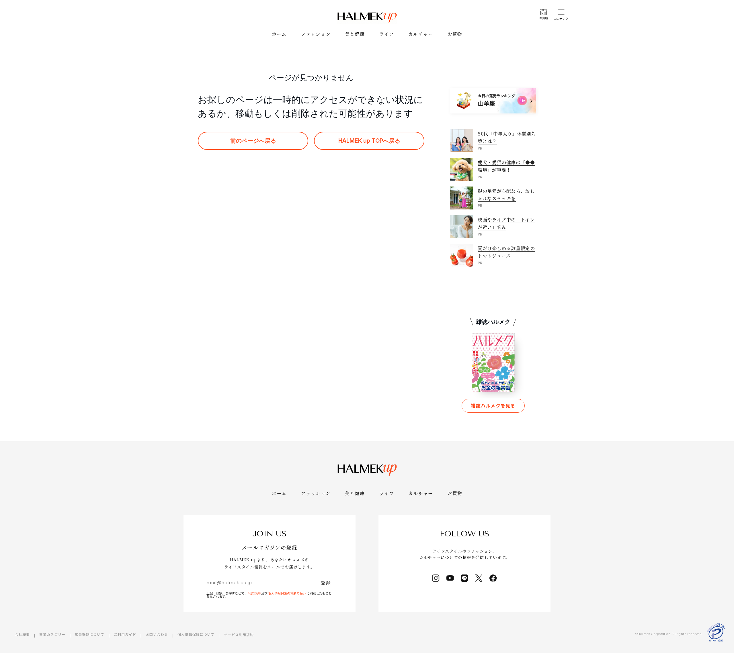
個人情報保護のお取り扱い (287, 593)
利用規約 (254, 593)
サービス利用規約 (239, 634)
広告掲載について (90, 634)
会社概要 (22, 634)
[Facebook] (493, 578)
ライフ (386, 34)
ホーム (279, 34)
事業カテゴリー (52, 634)
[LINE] (464, 578)
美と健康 (355, 34)
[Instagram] (436, 578)
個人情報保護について (196, 634)
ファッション (316, 34)
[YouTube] (450, 578)
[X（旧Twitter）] (479, 578)
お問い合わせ (157, 634)
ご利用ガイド (125, 634)
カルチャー (420, 34)
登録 (326, 582)
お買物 (455, 34)
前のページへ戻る (253, 140)
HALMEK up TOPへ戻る (369, 140)
